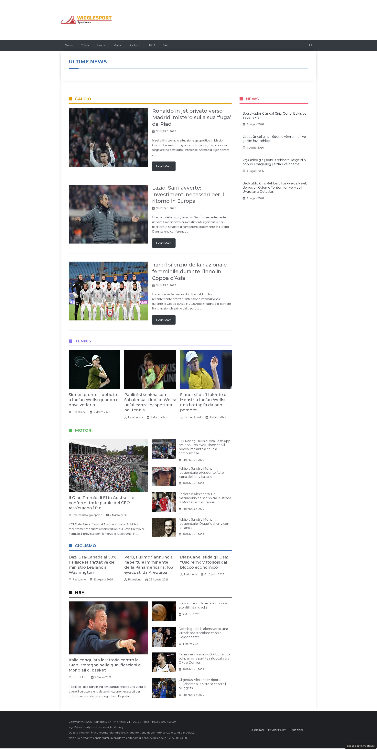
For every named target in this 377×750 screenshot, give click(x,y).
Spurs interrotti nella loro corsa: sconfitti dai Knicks (203, 605)
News (69, 45)
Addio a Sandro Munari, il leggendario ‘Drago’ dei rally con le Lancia (204, 524)
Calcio (85, 45)
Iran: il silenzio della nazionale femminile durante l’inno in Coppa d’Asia (189, 271)
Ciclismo (135, 45)
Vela (166, 45)
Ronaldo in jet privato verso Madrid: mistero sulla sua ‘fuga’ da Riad (191, 117)
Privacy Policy (277, 730)
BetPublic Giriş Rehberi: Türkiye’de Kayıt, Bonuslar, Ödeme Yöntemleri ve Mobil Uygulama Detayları (274, 187)
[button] (310, 45)
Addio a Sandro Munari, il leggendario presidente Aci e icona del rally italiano (201, 473)
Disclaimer (257, 730)
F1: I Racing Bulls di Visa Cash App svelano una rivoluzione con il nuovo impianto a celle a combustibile (204, 447)
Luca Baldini (135, 417)
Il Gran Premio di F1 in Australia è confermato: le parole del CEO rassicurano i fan (101, 502)
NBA (152, 45)
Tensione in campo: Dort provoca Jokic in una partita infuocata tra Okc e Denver (204, 658)
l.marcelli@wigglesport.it (87, 514)
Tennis (101, 45)
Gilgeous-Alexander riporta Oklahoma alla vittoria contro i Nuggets (202, 684)
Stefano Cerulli (192, 417)
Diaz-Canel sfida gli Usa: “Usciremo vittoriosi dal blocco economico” (204, 562)
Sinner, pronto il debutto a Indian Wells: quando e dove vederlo (94, 399)
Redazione (79, 411)
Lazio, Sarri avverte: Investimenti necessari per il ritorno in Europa (188, 194)
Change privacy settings (361, 745)
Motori (117, 45)
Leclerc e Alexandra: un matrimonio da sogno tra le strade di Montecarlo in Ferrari (205, 498)
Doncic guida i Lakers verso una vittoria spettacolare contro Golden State (203, 633)
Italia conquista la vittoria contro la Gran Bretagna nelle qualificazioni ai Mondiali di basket (105, 665)
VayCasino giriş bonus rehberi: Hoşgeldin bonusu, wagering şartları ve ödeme (274, 162)
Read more (164, 166)
